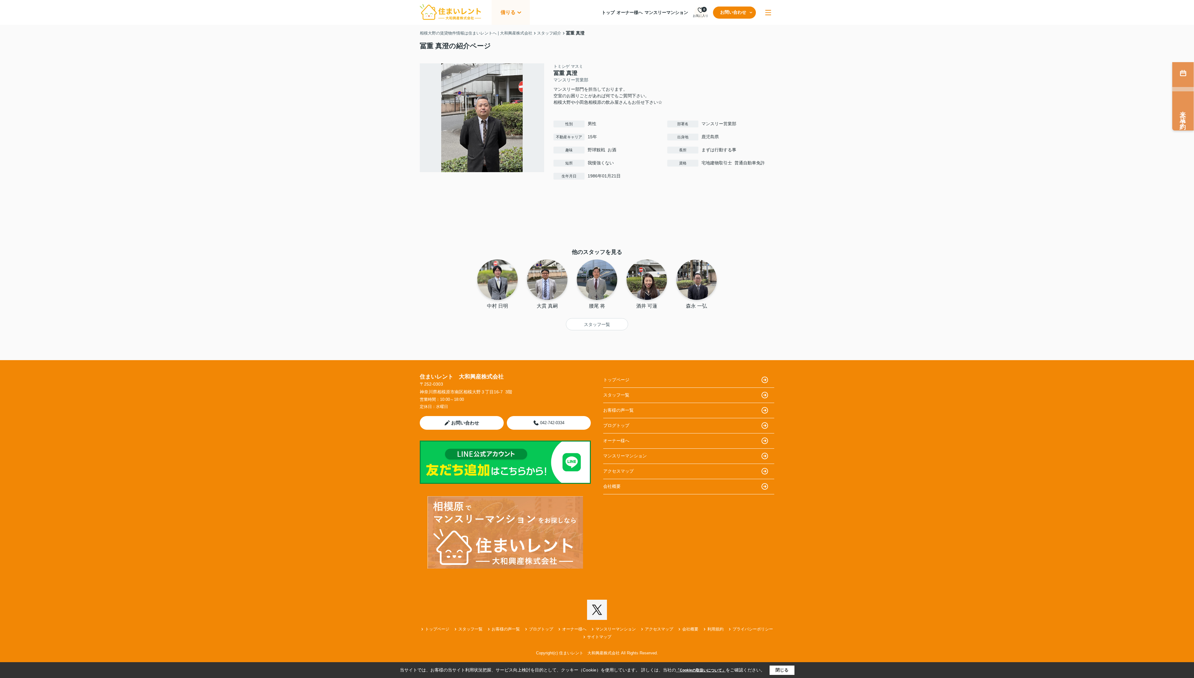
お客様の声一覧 (618, 410)
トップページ (616, 379)
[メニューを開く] (768, 13)
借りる (508, 12)
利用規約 (715, 629)
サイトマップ (599, 636)
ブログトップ (616, 425)
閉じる (782, 669)
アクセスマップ (618, 471)
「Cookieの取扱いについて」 (701, 670)
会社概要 (612, 486)
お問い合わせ (733, 12)
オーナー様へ (630, 12)
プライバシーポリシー (753, 629)
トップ (608, 12)
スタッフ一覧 (597, 324)
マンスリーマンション (666, 12)
